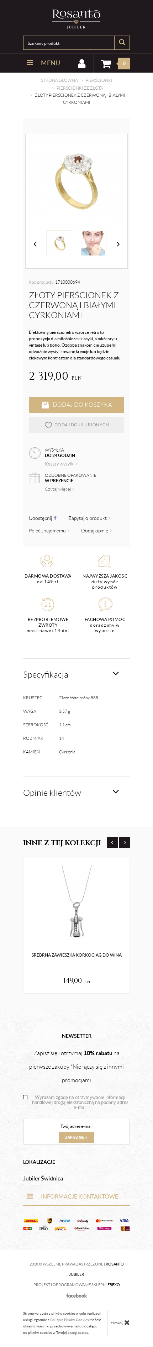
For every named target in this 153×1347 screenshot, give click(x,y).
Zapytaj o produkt (88, 518)
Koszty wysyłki (60, 464)
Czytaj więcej (58, 489)
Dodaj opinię (95, 530)
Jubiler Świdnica (43, 1178)
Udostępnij (41, 518)
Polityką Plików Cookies (69, 1320)
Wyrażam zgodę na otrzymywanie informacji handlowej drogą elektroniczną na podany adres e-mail (80, 1102)
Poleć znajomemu (48, 530)
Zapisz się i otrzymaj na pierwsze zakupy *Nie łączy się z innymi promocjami (76, 1066)
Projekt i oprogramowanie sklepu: (76, 1285)
